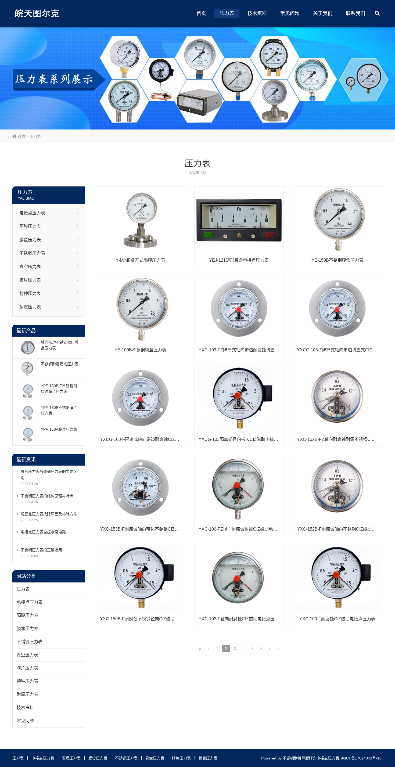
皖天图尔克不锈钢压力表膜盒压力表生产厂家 (37, 13)
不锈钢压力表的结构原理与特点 (47, 496)
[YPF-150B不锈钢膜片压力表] (27, 413)
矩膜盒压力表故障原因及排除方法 (49, 514)
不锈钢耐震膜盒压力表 (59, 364)
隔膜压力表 (30, 226)
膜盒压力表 (30, 239)
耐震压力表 (30, 307)
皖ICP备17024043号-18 (361, 758)
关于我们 (322, 13)
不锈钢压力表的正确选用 (41, 550)
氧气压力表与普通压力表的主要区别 (49, 474)
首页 (201, 13)
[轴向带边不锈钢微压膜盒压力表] (27, 348)
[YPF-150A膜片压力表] (27, 435)
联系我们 (355, 13)
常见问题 (290, 13)
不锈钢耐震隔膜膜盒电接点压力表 (311, 758)
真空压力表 (30, 266)
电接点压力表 (32, 213)
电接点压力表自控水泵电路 (43, 532)
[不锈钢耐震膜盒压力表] (27, 369)
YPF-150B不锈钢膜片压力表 (59, 410)
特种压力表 (30, 293)
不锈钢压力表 (32, 253)
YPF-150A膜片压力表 (59, 429)
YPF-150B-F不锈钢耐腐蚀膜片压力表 (59, 389)
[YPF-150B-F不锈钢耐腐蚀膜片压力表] (27, 391)
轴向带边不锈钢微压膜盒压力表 (59, 345)
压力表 (227, 13)
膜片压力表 (30, 280)
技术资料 (257, 13)
